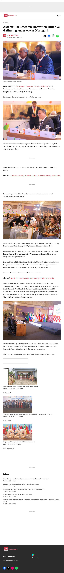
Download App (35, 558)
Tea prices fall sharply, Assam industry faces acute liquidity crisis (23, 489)
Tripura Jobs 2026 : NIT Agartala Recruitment (17, 494)
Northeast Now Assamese (10, 560)
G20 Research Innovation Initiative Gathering (32, 86)
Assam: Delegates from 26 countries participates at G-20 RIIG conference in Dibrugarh (27, 414)
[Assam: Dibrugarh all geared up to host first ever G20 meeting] (22, 384)
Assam (5, 23)
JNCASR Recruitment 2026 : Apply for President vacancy (21, 484)
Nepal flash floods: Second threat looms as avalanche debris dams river (25, 479)
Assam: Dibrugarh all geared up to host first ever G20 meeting (20, 386)
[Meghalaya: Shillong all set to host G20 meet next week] (17, 440)
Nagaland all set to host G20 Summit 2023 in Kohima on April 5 (32, 278)
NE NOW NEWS (13, 35)
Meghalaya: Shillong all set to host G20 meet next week (19, 442)
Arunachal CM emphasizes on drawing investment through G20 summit (35, 175)
